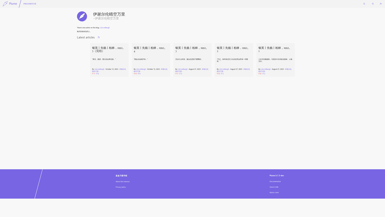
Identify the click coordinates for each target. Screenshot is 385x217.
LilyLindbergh (105, 28)
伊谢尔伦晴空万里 (29, 4)
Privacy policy (121, 187)
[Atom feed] (99, 37)
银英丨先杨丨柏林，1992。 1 (275, 49)
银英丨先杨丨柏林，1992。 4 (150, 49)
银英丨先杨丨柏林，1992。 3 (192, 49)
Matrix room (274, 193)
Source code (274, 187)
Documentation (275, 182)
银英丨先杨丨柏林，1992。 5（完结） (108, 49)
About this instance (123, 182)
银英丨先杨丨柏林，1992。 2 (233, 49)
